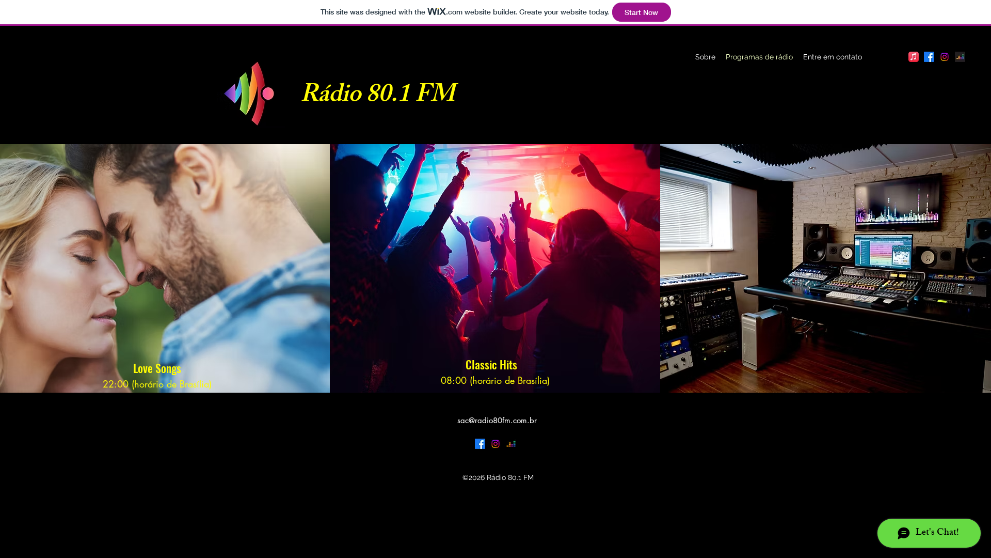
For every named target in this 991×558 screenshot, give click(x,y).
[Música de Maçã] (913, 57)
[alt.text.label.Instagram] (944, 57)
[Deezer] (960, 57)
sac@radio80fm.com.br (497, 420)
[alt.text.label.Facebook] (929, 57)
